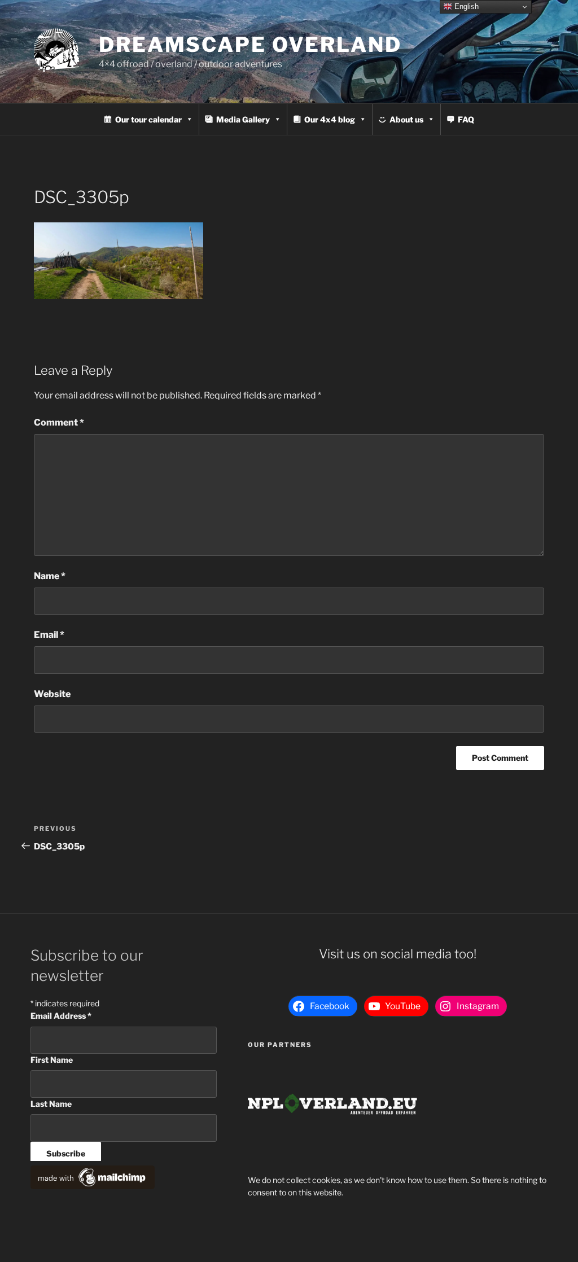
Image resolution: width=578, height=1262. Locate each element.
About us (406, 119)
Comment (59, 422)
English (465, 6)
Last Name (51, 1103)
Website (52, 694)
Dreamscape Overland (250, 44)
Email (49, 634)
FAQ (466, 119)
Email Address (60, 1015)
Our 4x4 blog (329, 119)
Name (49, 576)
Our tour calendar (148, 119)
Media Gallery (243, 119)
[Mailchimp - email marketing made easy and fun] (92, 1186)
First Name (51, 1059)
